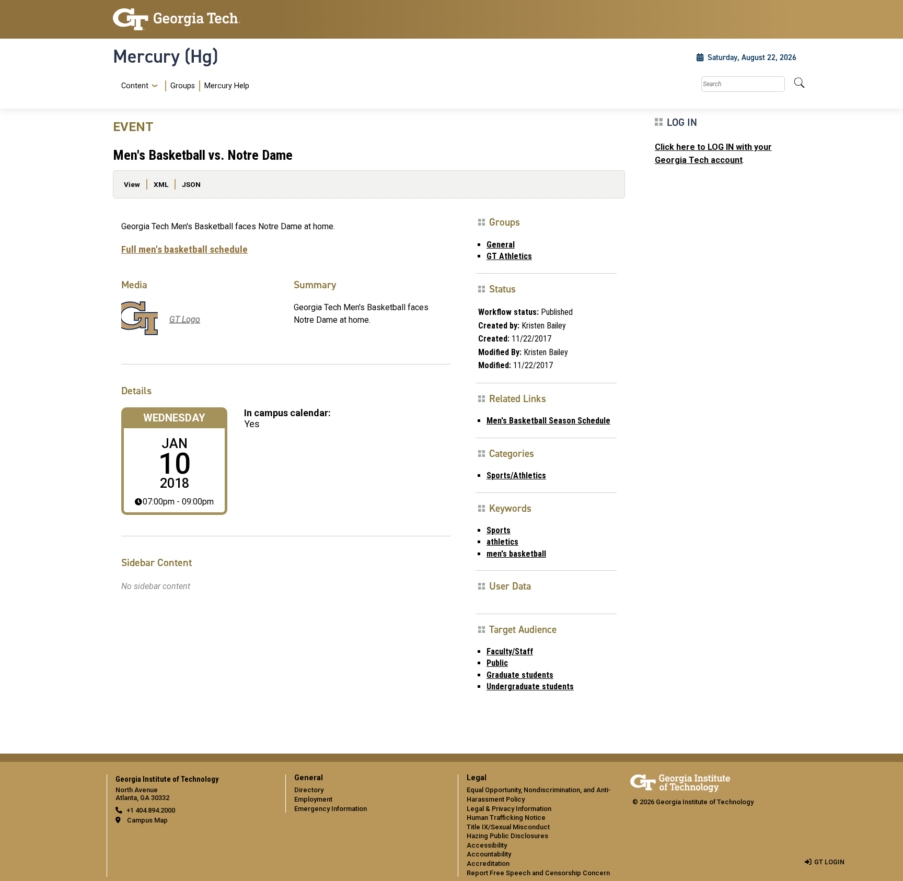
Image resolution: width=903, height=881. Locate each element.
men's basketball (516, 554)
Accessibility (487, 845)
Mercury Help (226, 85)
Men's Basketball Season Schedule (548, 421)
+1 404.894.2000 (150, 810)
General (501, 245)
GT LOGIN (829, 862)
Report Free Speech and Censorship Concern (538, 873)
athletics (502, 542)
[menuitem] (183, 85)
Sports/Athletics (516, 475)
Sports (499, 530)
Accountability (489, 854)
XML (161, 184)
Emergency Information (330, 809)
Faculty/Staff (510, 651)
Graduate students (520, 675)
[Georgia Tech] (193, 19)
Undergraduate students (530, 686)
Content (134, 86)
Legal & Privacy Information (509, 809)
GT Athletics (509, 256)
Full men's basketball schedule (184, 249)
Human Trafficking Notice (506, 817)
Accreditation (488, 863)
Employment (313, 799)
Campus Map (147, 820)
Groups (182, 85)
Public (497, 663)
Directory (308, 790)
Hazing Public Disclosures (507, 836)
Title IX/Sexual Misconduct (508, 827)
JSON (191, 184)
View (132, 184)
